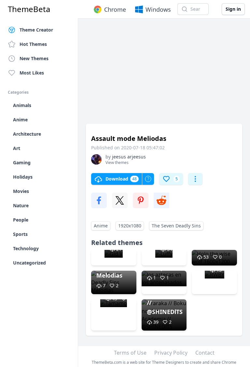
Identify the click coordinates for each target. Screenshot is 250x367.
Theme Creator (36, 30)
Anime (101, 226)
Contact (205, 352)
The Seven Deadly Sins (176, 226)
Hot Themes (33, 44)
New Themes (34, 58)
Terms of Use (130, 352)
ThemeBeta (29, 9)
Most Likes (32, 73)
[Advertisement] (164, 74)
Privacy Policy (171, 352)
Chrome (115, 9)
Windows (158, 9)
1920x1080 (129, 226)
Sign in (233, 9)
